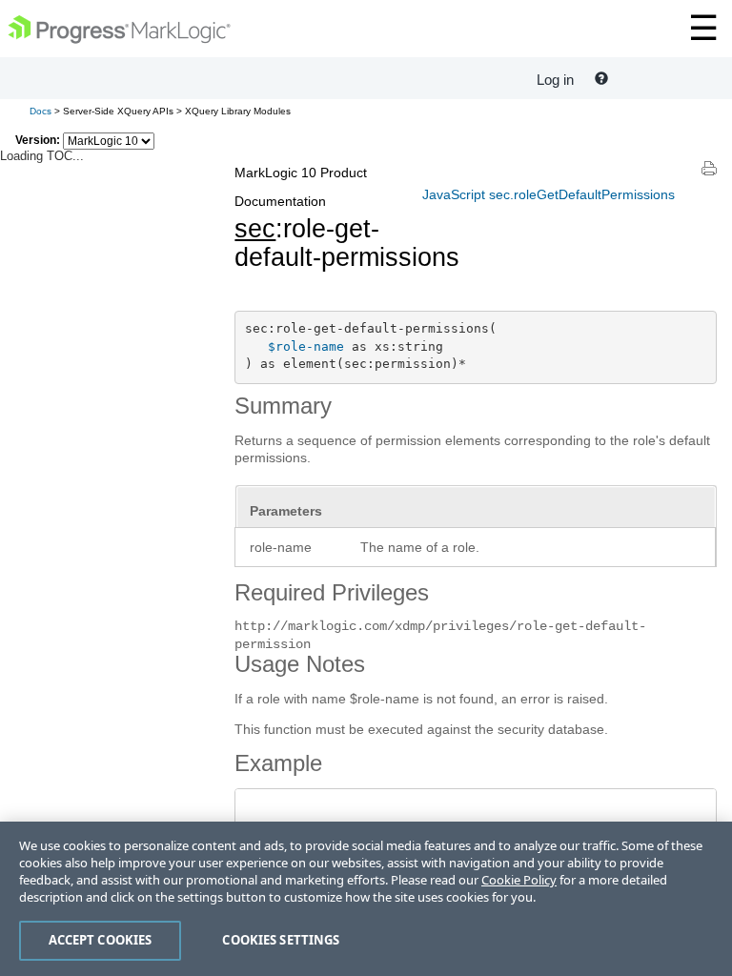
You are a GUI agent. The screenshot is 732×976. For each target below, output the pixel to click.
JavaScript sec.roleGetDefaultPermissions (548, 194)
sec (254, 228)
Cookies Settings (280, 939)
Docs (40, 111)
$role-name (306, 346)
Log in (555, 79)
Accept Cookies (100, 939)
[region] (366, 899)
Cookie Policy (519, 879)
